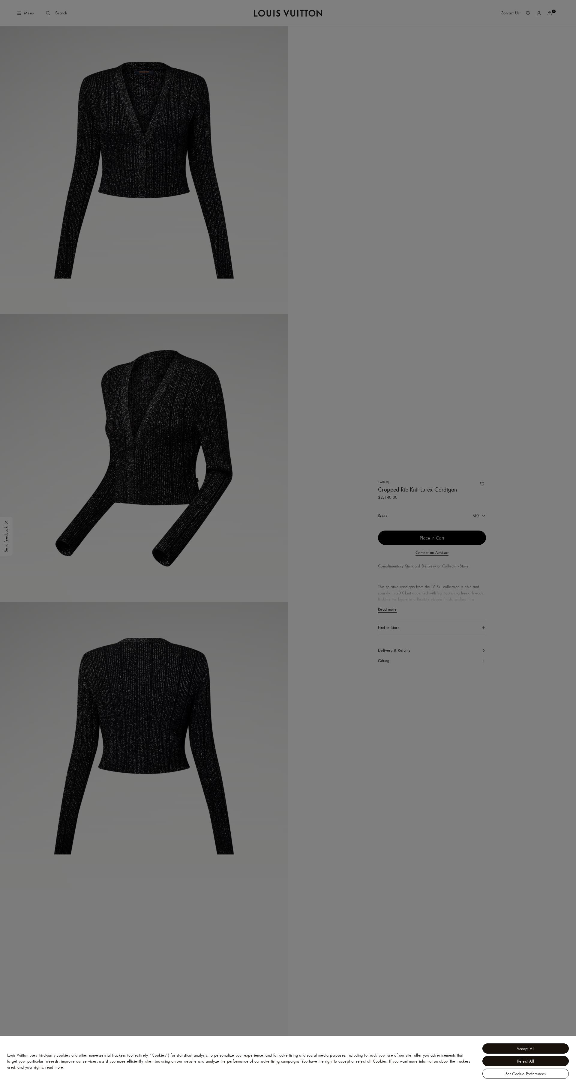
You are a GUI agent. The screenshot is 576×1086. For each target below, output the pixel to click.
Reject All (525, 1061)
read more (54, 1067)
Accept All (526, 1048)
